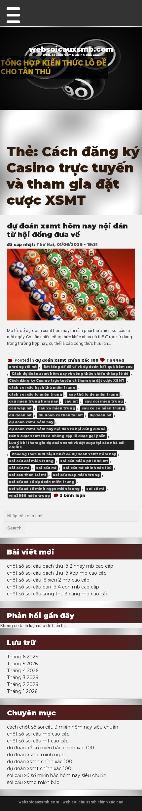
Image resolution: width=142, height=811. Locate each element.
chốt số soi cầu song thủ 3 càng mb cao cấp (58, 594)
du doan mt (20, 415)
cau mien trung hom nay (33, 401)
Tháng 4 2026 (22, 671)
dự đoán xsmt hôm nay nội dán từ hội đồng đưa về (67, 230)
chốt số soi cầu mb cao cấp (38, 734)
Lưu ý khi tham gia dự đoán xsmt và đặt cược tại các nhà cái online (66, 445)
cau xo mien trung (56, 408)
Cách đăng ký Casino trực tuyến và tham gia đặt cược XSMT (66, 380)
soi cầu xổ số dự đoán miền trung (41, 482)
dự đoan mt (100, 415)
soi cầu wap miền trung (76, 475)
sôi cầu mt (19, 468)
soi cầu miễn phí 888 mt (84, 461)
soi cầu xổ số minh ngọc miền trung (44, 489)
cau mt (71, 401)
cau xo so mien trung (103, 408)
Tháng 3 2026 (22, 677)
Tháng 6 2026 (22, 657)
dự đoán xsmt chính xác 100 (66, 360)
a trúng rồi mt (23, 367)
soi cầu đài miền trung (31, 461)
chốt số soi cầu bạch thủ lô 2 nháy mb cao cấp (60, 566)
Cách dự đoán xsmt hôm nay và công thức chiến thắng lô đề (70, 374)
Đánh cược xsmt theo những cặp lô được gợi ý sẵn (57, 436)
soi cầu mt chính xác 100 (87, 468)
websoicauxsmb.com (71, 49)
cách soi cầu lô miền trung (35, 394)
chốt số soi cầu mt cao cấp (38, 741)
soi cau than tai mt (27, 475)
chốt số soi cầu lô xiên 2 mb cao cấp (48, 580)
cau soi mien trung (104, 401)
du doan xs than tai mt (60, 415)
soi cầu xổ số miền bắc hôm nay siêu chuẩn (56, 775)
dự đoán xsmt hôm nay (31, 422)
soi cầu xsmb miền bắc (33, 782)
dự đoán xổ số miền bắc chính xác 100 (50, 748)
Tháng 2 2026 (22, 684)
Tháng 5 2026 (22, 664)
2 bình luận (72, 495)
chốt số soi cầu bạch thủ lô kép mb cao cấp (57, 573)
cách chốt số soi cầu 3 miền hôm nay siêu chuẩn (62, 727)
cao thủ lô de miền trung (93, 394)
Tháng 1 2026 (22, 691)
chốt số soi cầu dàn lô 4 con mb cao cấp (53, 587)
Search (14, 528)
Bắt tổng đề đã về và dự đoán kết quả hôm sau (88, 367)
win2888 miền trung (29, 496)
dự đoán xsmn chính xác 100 (39, 762)
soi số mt (95, 489)
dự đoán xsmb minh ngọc (36, 755)
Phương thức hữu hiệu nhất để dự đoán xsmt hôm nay (64, 454)
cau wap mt (20, 408)
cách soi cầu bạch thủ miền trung (42, 387)
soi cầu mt (46, 468)
